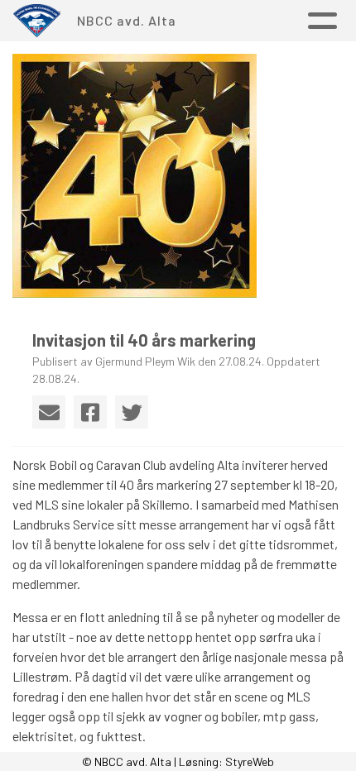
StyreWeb (249, 761)
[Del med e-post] (48, 412)
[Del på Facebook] (90, 412)
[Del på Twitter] (131, 412)
